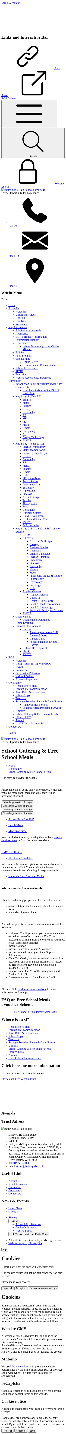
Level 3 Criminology (41, 607)
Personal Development (28, 626)
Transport (20, 698)
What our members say (35, 704)
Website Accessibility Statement (33, 377)
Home (11, 305)
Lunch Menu (15, 825)
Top (5, 1249)
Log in (12, 732)
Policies (19, 352)
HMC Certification (11, 852)
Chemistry (35, 550)
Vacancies (21, 324)
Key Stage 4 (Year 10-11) (29, 443)
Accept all (21, 1288)
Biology (34, 544)
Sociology (28, 487)
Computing (29, 431)
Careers (27, 629)
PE (24, 421)
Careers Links (37, 638)
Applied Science (39, 594)
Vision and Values (25, 314)
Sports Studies (30, 481)
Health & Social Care (41, 600)
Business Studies (32, 512)
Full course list (31, 525)
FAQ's (19, 666)
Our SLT (20, 317)
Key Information (17, 327)
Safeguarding (22, 358)
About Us (13, 308)
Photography (30, 503)
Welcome (20, 311)
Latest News (15, 1208)
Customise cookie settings (43, 1288)
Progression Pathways (27, 673)
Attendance (21, 333)
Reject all (7, 1288)
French (26, 465)
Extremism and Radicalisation (39, 365)
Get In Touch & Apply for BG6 (33, 663)
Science (27, 405)
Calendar (13, 1211)
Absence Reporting (26, 679)
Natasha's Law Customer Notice (26, 876)
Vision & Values (24, 676)
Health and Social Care (35, 519)
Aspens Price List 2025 (21, 819)
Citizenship (29, 490)
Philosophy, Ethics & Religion (46, 575)
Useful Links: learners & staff (31, 723)
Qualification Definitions (36, 619)
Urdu (25, 475)
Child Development (33, 515)
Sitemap (12, 1217)
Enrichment (36, 559)
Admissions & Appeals (28, 330)
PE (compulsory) (32, 478)
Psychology (36, 581)
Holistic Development (35, 648)
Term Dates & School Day (30, 692)
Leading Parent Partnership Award (42, 707)
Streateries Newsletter (20, 858)
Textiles (27, 500)
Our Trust (20, 321)
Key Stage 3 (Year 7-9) (28, 396)
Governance (22, 343)
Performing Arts (31, 484)
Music (26, 424)
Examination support (27, 339)
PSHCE (27, 440)
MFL (25, 418)
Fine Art (27, 493)
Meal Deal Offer (17, 831)
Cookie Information (26, 1227)
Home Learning (24, 622)
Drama (26, 427)
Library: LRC (23, 717)
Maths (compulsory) (34, 449)
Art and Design (31, 497)
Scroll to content (10, 2)
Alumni (19, 720)
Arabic (26, 471)
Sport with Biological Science (46, 610)
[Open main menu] (29, 114)
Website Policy (23, 1230)
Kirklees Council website (32, 989)
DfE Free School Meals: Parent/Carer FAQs (32, 1011)
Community (15, 682)
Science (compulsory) (35, 453)
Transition (21, 374)
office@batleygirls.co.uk (30, 1166)
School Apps (22, 695)
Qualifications (23, 616)
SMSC (26, 651)
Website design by (25, 1243)
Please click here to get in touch (18, 1078)
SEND (19, 371)
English (27, 399)
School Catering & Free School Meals (36, 714)
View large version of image (18, 802)
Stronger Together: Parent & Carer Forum (38, 701)
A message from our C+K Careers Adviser (44, 634)
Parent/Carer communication (31, 688)
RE (24, 415)
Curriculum (14, 380)
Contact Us (14, 726)
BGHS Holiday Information (31, 336)
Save (32, 1430)
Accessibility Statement (28, 1224)
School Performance (26, 368)
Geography (29, 412)
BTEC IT (35, 597)
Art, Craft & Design (41, 541)
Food (25, 506)
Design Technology (33, 437)
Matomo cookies (19, 1366)
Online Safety (30, 361)
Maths (26, 402)
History (27, 409)
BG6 (11, 657)
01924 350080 (21, 1162)
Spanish (27, 468)
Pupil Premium (23, 355)
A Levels (28, 537)
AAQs (26, 534)
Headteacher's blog (26, 685)
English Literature (39, 556)
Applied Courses (32, 591)
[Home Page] (23, 189)
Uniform (20, 710)
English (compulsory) (34, 446)
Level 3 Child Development (45, 603)
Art (24, 434)
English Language (40, 553)
